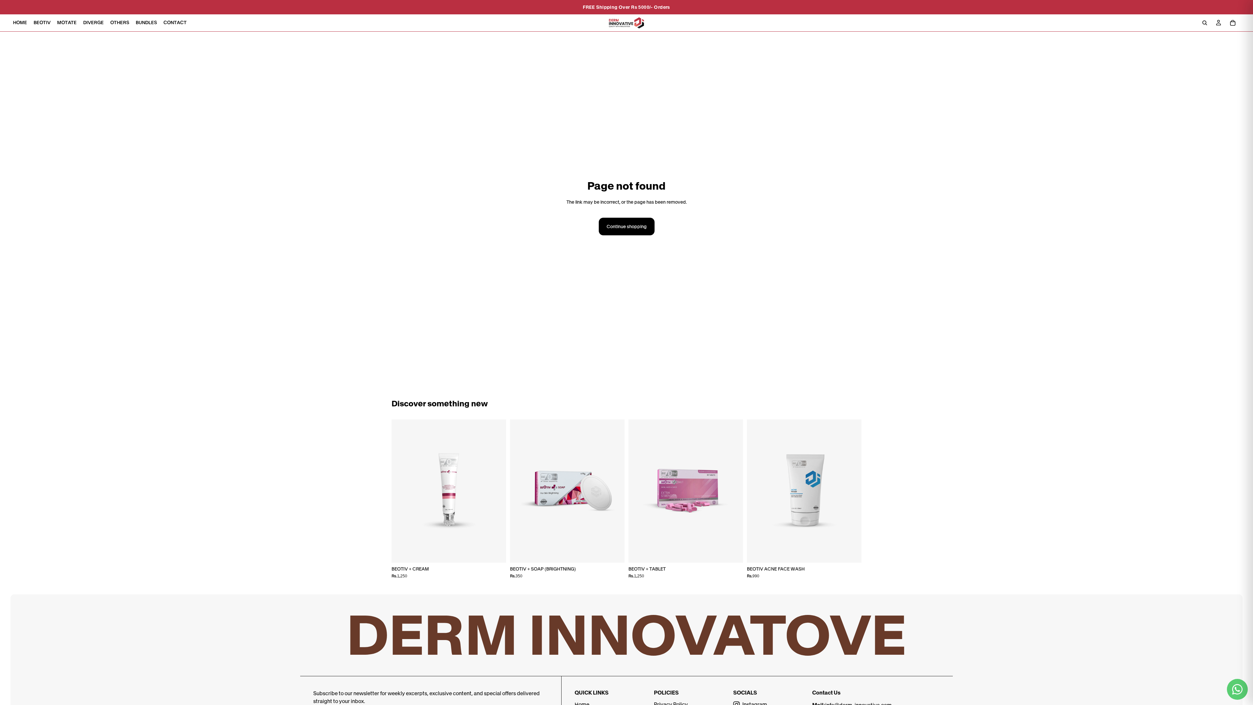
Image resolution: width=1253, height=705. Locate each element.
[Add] (496, 552)
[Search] (1205, 23)
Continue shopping (627, 226)
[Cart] (1233, 23)
